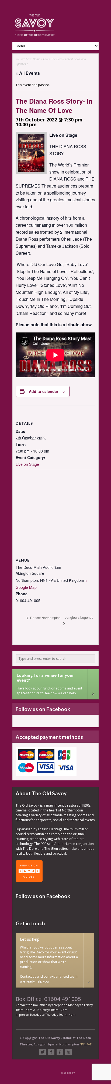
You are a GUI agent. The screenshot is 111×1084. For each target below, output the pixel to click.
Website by (68, 1072)
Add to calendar (43, 391)
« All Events (28, 73)
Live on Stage (27, 464)
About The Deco (53, 59)
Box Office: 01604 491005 (48, 999)
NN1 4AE (86, 1044)
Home (36, 59)
